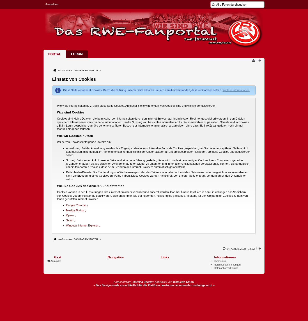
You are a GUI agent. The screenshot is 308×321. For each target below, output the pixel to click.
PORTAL (54, 54)
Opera (70, 215)
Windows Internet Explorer (82, 225)
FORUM (77, 54)
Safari (69, 220)
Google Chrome (76, 205)
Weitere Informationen (236, 90)
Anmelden (51, 4)
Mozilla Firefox (75, 210)
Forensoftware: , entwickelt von (154, 282)
